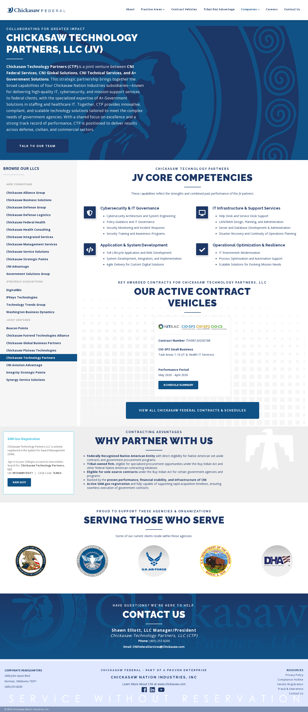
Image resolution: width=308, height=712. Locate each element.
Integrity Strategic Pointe (25, 372)
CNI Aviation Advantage (24, 365)
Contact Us (292, 9)
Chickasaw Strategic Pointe (27, 259)
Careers (272, 9)
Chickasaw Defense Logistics (28, 215)
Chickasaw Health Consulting (28, 230)
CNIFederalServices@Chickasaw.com (159, 647)
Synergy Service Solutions (25, 380)
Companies (249, 9)
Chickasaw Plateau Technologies (31, 350)
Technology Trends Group (25, 305)
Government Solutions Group (28, 274)
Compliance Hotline (290, 679)
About (130, 9)
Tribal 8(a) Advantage (219, 9)
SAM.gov (19, 482)
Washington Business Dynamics (30, 312)
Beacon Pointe (17, 328)
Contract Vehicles (184, 9)
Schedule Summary (178, 385)
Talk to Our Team (37, 146)
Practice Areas (151, 9)
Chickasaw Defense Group (26, 207)
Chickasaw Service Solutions (27, 252)
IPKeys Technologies (22, 297)
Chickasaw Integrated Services (29, 237)
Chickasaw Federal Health (25, 222)
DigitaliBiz (14, 290)
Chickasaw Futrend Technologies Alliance (37, 335)
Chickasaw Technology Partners (30, 358)
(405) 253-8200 (159, 641)
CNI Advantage (17, 266)
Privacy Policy (294, 675)
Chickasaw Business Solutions (29, 200)
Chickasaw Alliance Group (25, 193)
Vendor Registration (290, 684)
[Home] (36, 10)
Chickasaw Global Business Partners (33, 343)
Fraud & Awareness (290, 689)
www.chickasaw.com (172, 684)
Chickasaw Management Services (31, 244)
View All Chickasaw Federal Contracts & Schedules (192, 410)
